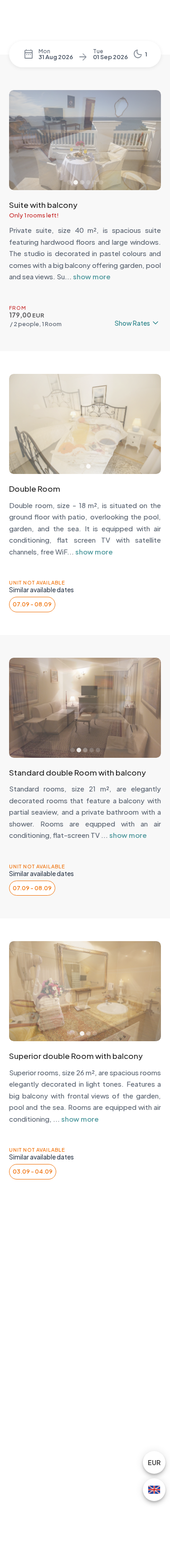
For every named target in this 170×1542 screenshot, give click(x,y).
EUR (154, 1462)
